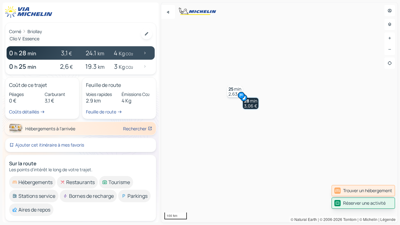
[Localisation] (389, 63)
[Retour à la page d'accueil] (30, 12)
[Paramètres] (389, 24)
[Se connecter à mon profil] (389, 10)
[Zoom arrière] (389, 49)
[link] (363, 190)
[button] (250, 103)
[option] (32, 182)
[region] (279, 112)
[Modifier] (146, 33)
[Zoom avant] (389, 38)
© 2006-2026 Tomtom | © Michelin (349, 219)
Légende (388, 219)
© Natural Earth (304, 219)
